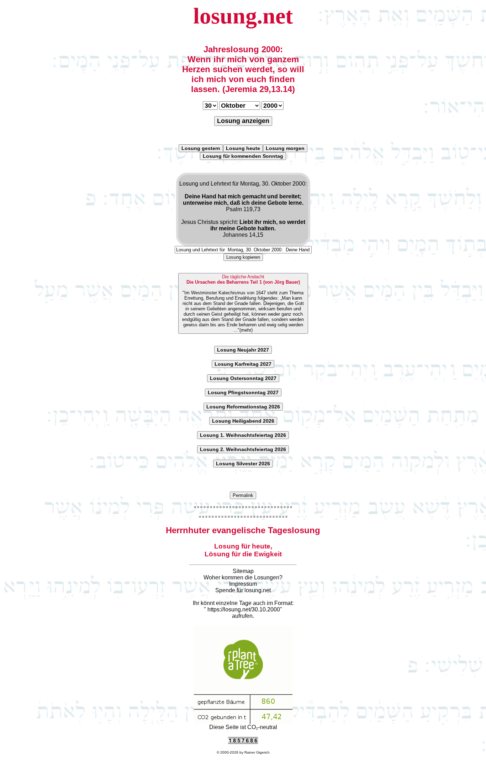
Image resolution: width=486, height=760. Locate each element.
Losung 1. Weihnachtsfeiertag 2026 (243, 435)
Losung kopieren (243, 257)
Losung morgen (285, 148)
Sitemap (243, 571)
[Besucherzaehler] (243, 742)
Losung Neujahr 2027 (243, 350)
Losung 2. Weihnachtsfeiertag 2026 (243, 449)
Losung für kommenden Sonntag (243, 156)
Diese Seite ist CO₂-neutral (243, 727)
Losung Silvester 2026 (243, 463)
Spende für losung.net (243, 590)
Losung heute (243, 148)
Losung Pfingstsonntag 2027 (243, 392)
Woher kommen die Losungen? (243, 577)
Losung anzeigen (243, 120)
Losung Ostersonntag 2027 (243, 378)
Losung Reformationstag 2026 (243, 407)
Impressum (243, 584)
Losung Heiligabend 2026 (243, 421)
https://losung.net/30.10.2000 (243, 609)
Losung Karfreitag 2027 (243, 364)
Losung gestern (200, 148)
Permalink (243, 495)
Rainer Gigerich (257, 752)
